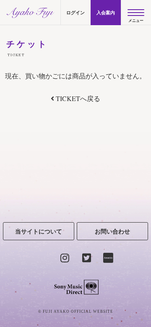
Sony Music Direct (75, 287)
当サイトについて (38, 231)
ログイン (75, 12)
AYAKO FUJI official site (30, 12)
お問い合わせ (112, 231)
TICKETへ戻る (77, 98)
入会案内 (105, 12)
